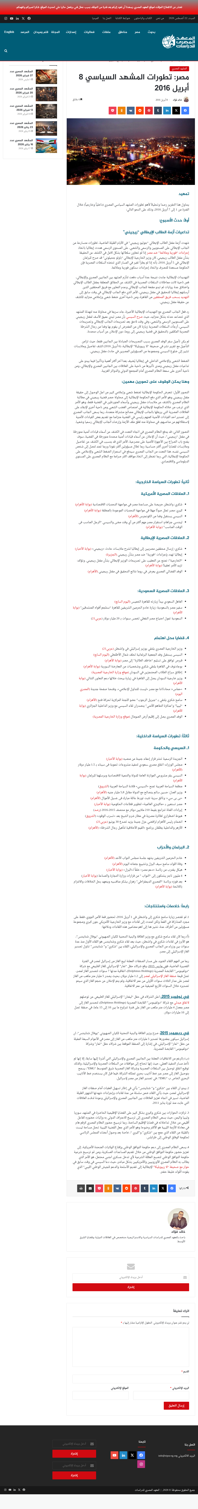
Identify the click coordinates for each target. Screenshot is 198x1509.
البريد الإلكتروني (179, 1388)
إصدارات (71, 32)
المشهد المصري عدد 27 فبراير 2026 (21, 73)
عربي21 (97, 618)
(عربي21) (108, 649)
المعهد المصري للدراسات (147, 1490)
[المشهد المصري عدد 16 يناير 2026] (46, 145)
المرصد (24, 32)
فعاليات (89, 32)
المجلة (55, 32)
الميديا (95, 18)
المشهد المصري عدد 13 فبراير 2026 (21, 108)
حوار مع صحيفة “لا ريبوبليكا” (171, 1167)
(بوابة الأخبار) (83, 549)
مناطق (122, 32)
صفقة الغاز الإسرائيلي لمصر (160, 976)
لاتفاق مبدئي (181, 1003)
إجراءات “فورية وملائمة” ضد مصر (168, 253)
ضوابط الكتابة (122, 18)
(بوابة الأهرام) (83, 504)
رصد (97, 810)
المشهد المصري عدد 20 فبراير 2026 (21, 91)
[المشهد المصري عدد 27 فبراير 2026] (46, 77)
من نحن (160, 18)
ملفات (106, 32)
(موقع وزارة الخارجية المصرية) (110, 672)
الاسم (185, 1371)
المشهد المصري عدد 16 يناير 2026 (21, 142)
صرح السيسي (134, 317)
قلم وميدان (40, 32)
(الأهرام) (133, 516)
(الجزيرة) (111, 555)
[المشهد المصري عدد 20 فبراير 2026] (46, 94)
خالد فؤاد (177, 100)
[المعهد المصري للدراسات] (178, 41)
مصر (137, 32)
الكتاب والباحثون (143, 18)
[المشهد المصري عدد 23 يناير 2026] (46, 128)
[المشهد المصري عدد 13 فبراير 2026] (46, 111)
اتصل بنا (107, 18)
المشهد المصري (179, 68)
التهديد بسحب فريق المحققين (171, 297)
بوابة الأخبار (89, 876)
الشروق (103, 786)
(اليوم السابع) (122, 602)
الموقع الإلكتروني (120, 1388)
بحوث (151, 32)
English (9, 32)
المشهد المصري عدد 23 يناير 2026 (21, 125)
